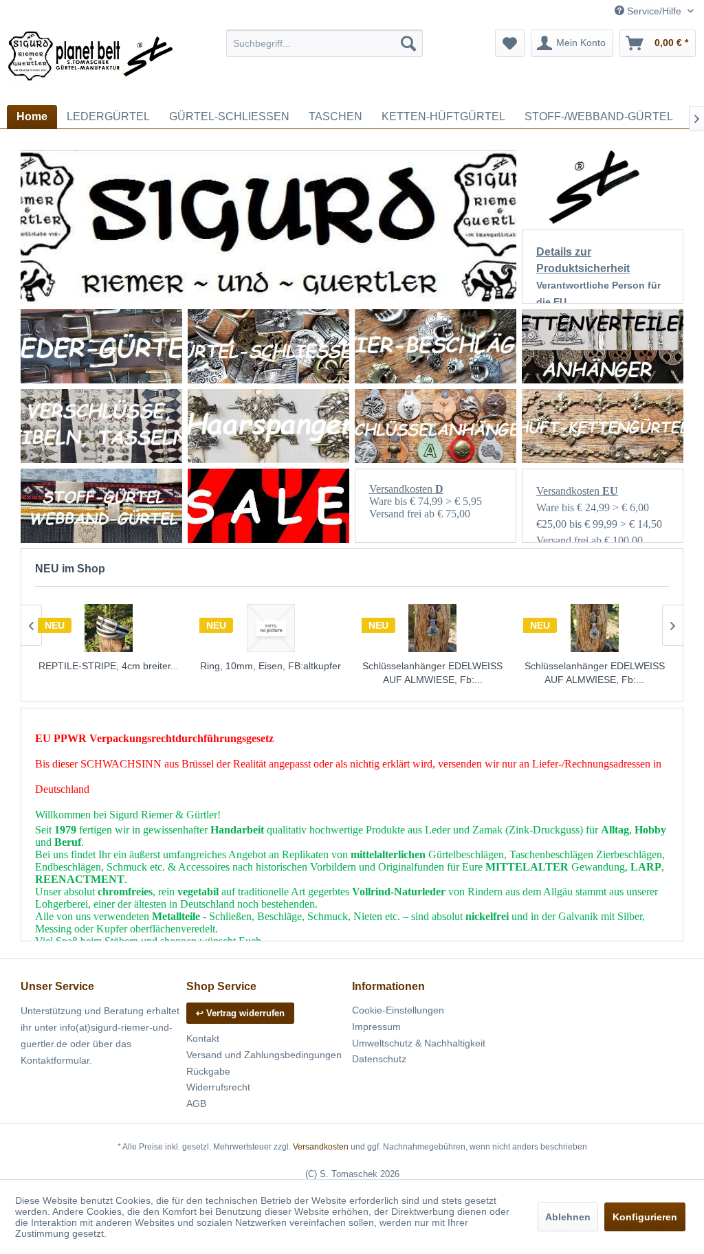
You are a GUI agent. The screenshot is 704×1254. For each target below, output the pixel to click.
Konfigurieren (645, 1216)
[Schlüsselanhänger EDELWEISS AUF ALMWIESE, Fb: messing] (433, 628)
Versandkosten (321, 1147)
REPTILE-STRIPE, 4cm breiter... (108, 665)
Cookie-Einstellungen (398, 1010)
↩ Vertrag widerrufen (240, 1013)
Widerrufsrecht (218, 1087)
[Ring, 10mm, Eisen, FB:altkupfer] (271, 628)
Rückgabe (208, 1071)
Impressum (376, 1026)
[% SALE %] (268, 506)
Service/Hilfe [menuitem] (654, 10)
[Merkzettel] (510, 43)
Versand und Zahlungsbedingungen (264, 1054)
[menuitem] (325, 43)
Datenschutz (379, 1058)
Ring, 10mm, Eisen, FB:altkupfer (270, 665)
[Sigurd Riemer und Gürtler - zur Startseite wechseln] (91, 64)
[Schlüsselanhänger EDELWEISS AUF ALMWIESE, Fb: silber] (595, 628)
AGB (196, 1103)
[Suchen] (408, 43)
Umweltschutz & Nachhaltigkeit (418, 1043)
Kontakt (202, 1038)
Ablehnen (568, 1216)
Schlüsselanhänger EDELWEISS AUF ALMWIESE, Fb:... (432, 672)
